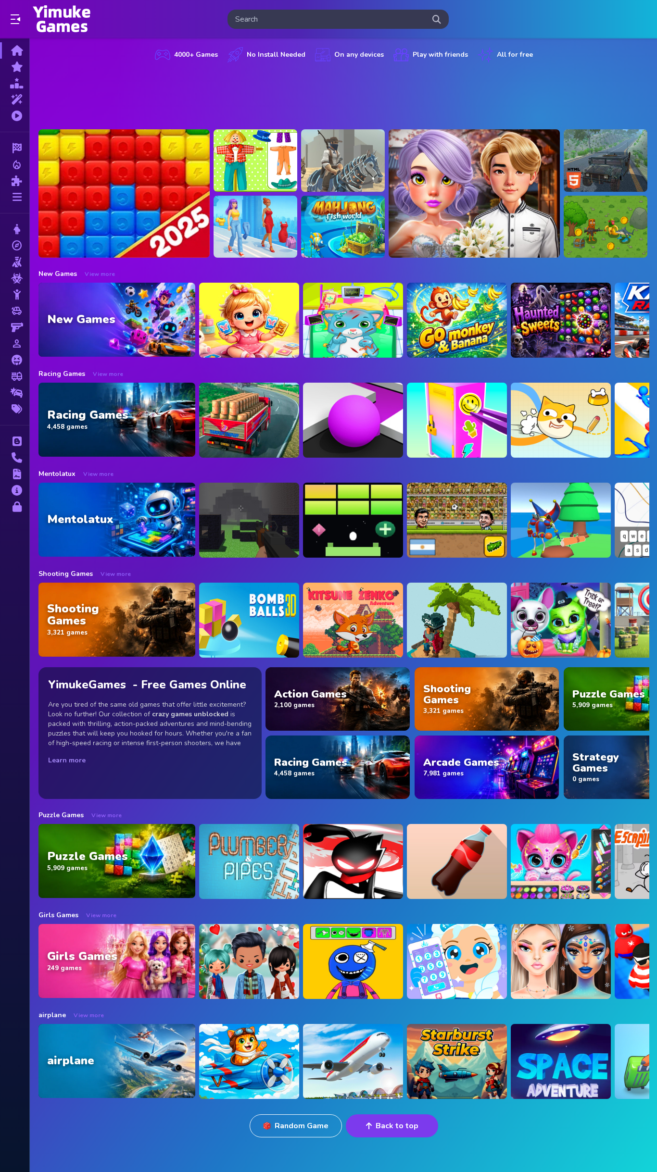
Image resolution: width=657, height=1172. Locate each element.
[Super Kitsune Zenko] (353, 620)
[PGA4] (249, 520)
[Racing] (14, 148)
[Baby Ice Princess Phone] (457, 961)
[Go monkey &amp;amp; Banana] (457, 320)
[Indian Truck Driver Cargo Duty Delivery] (249, 420)
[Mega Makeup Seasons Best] (561, 961)
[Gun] (14, 327)
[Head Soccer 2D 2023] (457, 520)
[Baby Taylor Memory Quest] (249, 320)
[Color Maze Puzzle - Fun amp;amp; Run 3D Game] (353, 420)
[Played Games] (14, 116)
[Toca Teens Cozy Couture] (249, 961)
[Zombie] (14, 278)
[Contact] (14, 457)
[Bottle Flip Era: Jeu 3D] (457, 861)
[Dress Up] (14, 229)
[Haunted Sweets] (561, 320)
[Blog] (14, 441)
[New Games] (14, 67)
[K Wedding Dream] (474, 193)
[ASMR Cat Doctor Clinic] (353, 320)
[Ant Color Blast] (124, 193)
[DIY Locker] (457, 420)
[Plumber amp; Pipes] (249, 861)
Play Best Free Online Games (61, 19)
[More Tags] (14, 409)
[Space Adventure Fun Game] (561, 1061)
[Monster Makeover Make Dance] (353, 961)
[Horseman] (343, 160)
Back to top (397, 1126)
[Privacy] (14, 507)
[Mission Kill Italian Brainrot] (605, 227)
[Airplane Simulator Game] (353, 1061)
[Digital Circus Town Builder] (561, 520)
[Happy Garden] (255, 160)
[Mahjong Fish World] (343, 227)
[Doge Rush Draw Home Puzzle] (561, 420)
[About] (14, 490)
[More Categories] (14, 197)
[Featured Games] (14, 99)
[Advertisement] (344, 93)
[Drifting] (14, 393)
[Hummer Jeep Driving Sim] (605, 160)
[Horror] (14, 360)
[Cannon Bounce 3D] (249, 620)
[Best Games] (14, 83)
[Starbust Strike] (457, 1061)
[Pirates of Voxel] (457, 620)
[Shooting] (14, 262)
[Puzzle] (14, 181)
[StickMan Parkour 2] (353, 861)
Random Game (301, 1126)
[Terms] (14, 474)
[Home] (14, 50)
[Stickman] (14, 295)
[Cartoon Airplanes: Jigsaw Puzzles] (249, 1061)
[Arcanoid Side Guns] (353, 520)
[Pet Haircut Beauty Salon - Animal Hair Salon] (561, 861)
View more (100, 274)
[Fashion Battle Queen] (255, 227)
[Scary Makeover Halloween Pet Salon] (561, 620)
